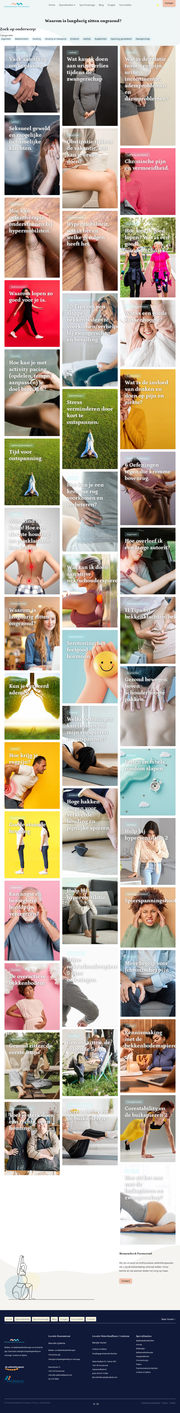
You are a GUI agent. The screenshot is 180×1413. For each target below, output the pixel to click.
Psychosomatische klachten (147, 1368)
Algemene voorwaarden (150, 1403)
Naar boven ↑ (168, 1319)
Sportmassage (87, 4)
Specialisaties (22, 1319)
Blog (101, 4)
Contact (126, 1280)
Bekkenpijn (140, 1348)
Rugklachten (101, 38)
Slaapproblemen (142, 1356)
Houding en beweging (55, 38)
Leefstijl (87, 38)
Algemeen (6, 38)
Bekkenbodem (21, 38)
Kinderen (74, 38)
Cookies (172, 1403)
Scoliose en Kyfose (143, 1372)
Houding (37, 38)
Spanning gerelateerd (121, 38)
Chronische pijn (142, 1360)
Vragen (111, 4)
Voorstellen (125, 4)
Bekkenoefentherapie (144, 1352)
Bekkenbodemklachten (145, 1340)
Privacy (165, 1403)
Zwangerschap (143, 38)
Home (52, 4)
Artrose (139, 1344)
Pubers (139, 1364)
